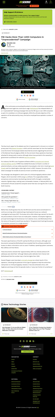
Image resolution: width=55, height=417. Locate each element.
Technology (6, 33)
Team (12, 361)
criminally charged (27, 260)
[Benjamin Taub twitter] (8, 45)
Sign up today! (27, 351)
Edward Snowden (17, 148)
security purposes (29, 157)
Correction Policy (15, 384)
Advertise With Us (37, 366)
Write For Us (36, 361)
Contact (35, 359)
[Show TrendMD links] (53, 206)
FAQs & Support (37, 368)
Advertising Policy (37, 388)
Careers (13, 366)
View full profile (4, 53)
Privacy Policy (36, 386)
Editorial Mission (15, 381)
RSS (38, 407)
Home (12, 359)
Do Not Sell (36, 399)
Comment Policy (15, 386)
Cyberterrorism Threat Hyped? (10, 193)
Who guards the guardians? (9, 197)
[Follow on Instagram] (27, 341)
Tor (26, 177)
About (13, 364)
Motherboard (34, 108)
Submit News (36, 364)
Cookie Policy (36, 384)
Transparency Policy (16, 388)
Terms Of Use (36, 381)
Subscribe (14, 368)
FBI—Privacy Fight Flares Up (9, 200)
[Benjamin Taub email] (10, 44)
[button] (50, 1)
